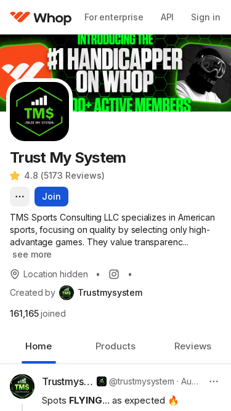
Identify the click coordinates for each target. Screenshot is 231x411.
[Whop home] (41, 17)
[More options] (20, 196)
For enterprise (114, 17)
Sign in (205, 17)
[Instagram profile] (114, 274)
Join (51, 196)
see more (32, 254)
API (167, 17)
